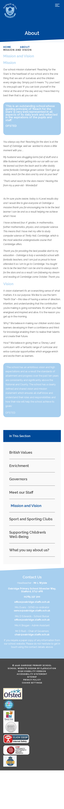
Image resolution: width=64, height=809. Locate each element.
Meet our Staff (21, 492)
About (25, 47)
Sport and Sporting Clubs (30, 519)
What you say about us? (29, 550)
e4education (48, 668)
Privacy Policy (32, 680)
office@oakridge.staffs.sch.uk (32, 602)
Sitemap (32, 677)
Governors (18, 479)
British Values (20, 452)
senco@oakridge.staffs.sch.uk (32, 610)
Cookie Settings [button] (32, 683)
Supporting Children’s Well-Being (27, 534)
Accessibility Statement (32, 674)
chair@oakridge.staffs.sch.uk (32, 634)
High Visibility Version (32, 671)
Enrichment (19, 466)
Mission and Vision (17, 49)
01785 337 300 (32, 596)
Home (7, 47)
